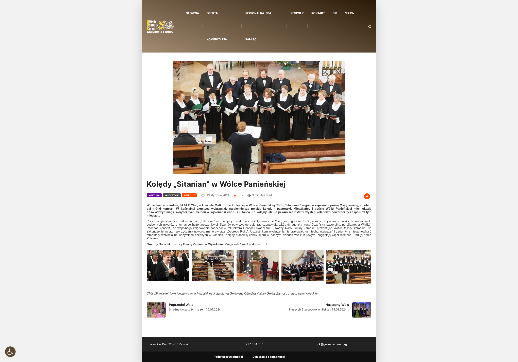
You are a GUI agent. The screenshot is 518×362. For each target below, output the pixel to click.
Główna (192, 13)
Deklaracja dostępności (269, 356)
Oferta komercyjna (217, 26)
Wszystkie (172, 195)
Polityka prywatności (228, 356)
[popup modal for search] (364, 26)
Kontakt (318, 13)
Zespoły (297, 13)
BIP (335, 13)
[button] (10, 351)
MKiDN (349, 13)
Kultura (154, 195)
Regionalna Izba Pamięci (258, 26)
